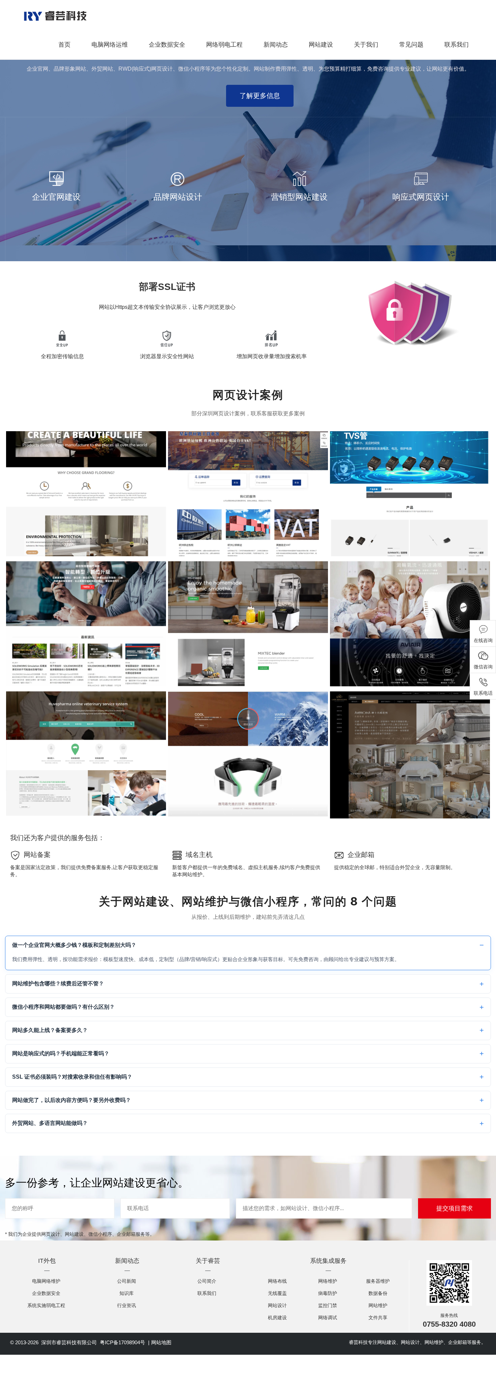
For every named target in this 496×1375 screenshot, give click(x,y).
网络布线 (277, 1281)
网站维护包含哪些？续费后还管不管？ (58, 983)
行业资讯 (126, 1305)
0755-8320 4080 (449, 1324)
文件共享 (377, 1317)
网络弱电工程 (224, 44)
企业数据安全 (167, 44)
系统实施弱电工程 (46, 1305)
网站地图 (161, 1342)
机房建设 (277, 1317)
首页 (64, 44)
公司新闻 (126, 1281)
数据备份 (377, 1293)
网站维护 (377, 1305)
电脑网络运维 (109, 44)
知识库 (126, 1293)
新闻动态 (276, 44)
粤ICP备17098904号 (122, 1342)
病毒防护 (327, 1293)
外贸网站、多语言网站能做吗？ (50, 1123)
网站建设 (321, 44)
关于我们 (366, 44)
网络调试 (327, 1317)
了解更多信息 (260, 95)
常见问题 (411, 44)
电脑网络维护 (46, 1281)
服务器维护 (378, 1281)
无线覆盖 (277, 1293)
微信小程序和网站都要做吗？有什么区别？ (63, 1007)
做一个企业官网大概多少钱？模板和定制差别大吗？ (74, 945)
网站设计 (277, 1305)
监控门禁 (327, 1305)
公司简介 (206, 1281)
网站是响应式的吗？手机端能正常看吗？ (60, 1053)
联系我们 (456, 44)
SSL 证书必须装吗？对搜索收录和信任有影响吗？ (72, 1077)
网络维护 (327, 1281)
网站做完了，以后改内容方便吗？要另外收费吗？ (71, 1100)
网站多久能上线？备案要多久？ (50, 1030)
